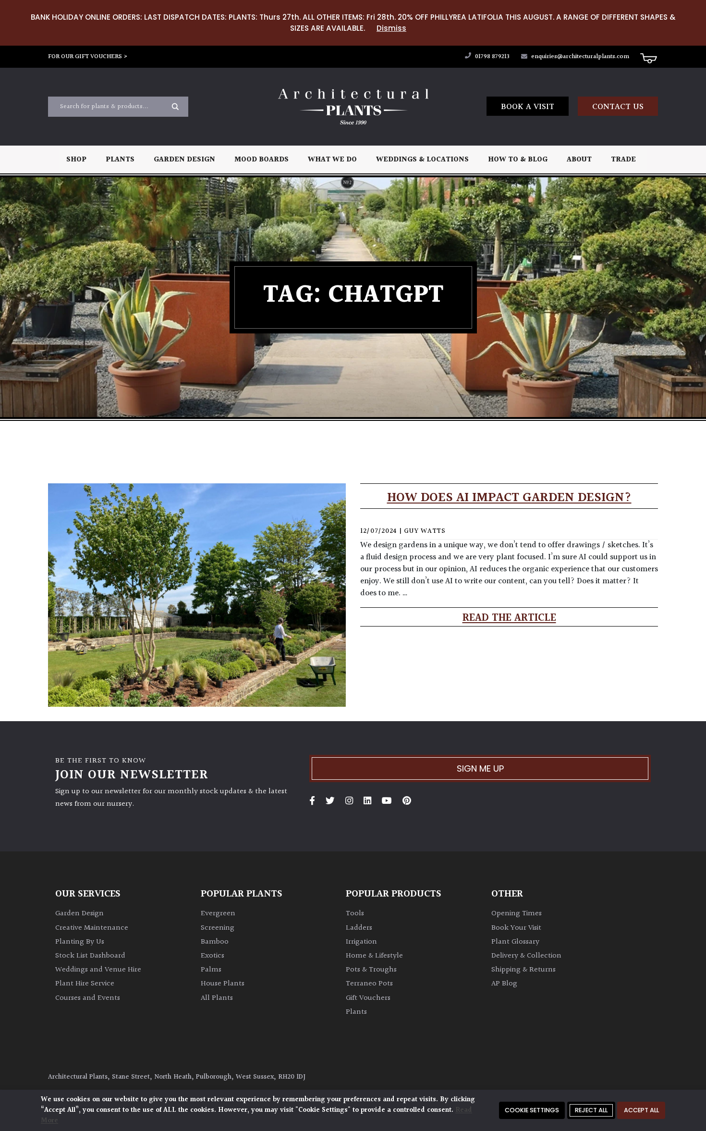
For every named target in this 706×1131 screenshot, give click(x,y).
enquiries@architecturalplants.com (580, 56)
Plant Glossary (515, 942)
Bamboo (215, 942)
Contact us (618, 107)
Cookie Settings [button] (532, 1110)
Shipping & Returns (523, 970)
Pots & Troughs (371, 970)
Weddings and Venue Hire (98, 970)
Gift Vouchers (368, 998)
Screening (217, 928)
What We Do (332, 159)
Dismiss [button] (391, 28)
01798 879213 (492, 56)
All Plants (217, 998)
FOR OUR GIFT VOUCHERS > (88, 56)
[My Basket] (648, 57)
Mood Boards (261, 159)
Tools (355, 914)
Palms (211, 970)
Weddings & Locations (422, 159)
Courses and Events (87, 998)
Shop (76, 159)
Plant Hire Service (84, 984)
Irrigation (361, 942)
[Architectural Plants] (353, 107)
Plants (120, 159)
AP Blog (504, 984)
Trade (623, 159)
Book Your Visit (516, 928)
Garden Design (184, 159)
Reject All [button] (591, 1110)
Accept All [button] (641, 1110)
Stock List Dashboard (90, 956)
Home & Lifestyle (374, 956)
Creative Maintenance (91, 928)
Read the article (509, 618)
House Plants (222, 984)
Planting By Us (79, 942)
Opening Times (516, 914)
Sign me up (480, 768)
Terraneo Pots (369, 984)
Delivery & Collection (526, 956)
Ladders (359, 928)
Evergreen (218, 914)
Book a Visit (527, 107)
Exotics (212, 956)
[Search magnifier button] (175, 106)
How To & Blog (518, 159)
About (579, 159)
